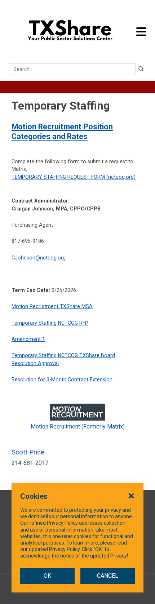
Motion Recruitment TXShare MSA (52, 306)
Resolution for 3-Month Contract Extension (62, 379)
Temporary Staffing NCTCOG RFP (50, 323)
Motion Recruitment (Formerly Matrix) (78, 426)
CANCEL (107, 575)
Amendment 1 (28, 339)
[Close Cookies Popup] (131, 495)
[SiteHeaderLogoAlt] (70, 32)
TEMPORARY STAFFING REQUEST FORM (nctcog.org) (74, 177)
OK (47, 575)
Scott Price (28, 452)
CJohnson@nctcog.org (39, 258)
